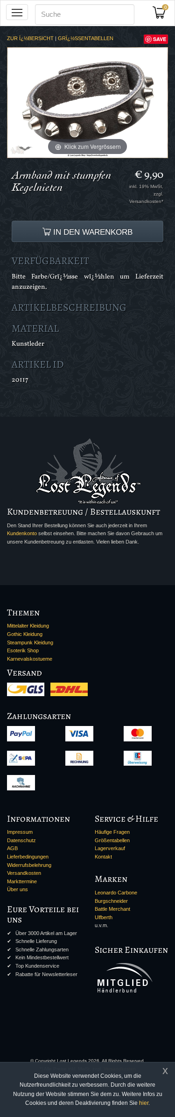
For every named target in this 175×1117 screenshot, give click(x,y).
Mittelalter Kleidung (28, 625)
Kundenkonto (22, 533)
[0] (162, 15)
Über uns (17, 889)
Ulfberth (103, 917)
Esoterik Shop (23, 650)
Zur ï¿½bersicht (30, 38)
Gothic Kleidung (24, 634)
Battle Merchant (112, 909)
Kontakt (103, 856)
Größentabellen (112, 840)
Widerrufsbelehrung (29, 865)
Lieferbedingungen (28, 856)
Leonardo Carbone (116, 892)
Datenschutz (21, 840)
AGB (12, 848)
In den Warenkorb (92, 232)
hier (143, 1103)
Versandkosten (24, 873)
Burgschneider (111, 901)
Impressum (20, 832)
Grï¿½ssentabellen (85, 38)
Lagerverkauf (110, 848)
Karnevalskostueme (29, 659)
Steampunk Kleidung (30, 642)
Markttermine (22, 881)
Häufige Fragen (112, 832)
